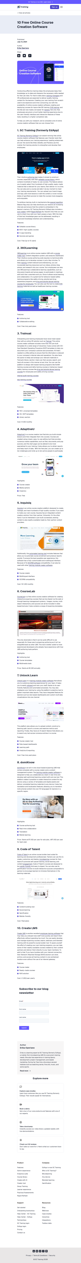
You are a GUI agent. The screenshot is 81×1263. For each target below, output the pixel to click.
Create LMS (21, 933)
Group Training (22, 1186)
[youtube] (37, 1251)
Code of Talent (22, 855)
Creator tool (21, 1183)
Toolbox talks (47, 1223)
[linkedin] (34, 1251)
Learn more (47, 2)
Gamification (46, 1183)
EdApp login (21, 1226)
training (24, 263)
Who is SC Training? (49, 1171)
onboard (30, 685)
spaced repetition (56, 202)
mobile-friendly (25, 866)
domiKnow (21, 768)
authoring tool (32, 177)
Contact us (21, 1233)
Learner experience (24, 1189)
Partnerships (21, 1220)
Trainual (48, 341)
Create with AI (22, 1180)
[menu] (61, 7)
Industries (45, 1217)
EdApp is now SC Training (51, 1167)
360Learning (21, 253)
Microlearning (47, 1174)
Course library (22, 1177)
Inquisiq (20, 508)
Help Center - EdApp (24, 1217)
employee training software (50, 933)
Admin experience (23, 1171)
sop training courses (24, 380)
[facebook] (43, 1251)
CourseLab (21, 597)
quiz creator (21, 212)
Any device (46, 1177)
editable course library (47, 180)
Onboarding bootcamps (25, 1211)
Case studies (46, 1214)
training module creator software (40, 565)
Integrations (46, 1220)
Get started (21, 1208)
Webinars (45, 1211)
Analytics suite (22, 1174)
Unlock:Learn (22, 681)
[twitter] (40, 1251)
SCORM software (34, 563)
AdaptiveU (21, 434)
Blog (43, 1208)
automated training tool (38, 553)
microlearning (44, 859)
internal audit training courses (28, 376)
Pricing (19, 1229)
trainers (47, 110)
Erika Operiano (23, 48)
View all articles (24, 13)
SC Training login (23, 1223)
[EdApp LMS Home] (22, 7)
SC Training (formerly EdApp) (27, 136)
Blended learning (48, 1180)
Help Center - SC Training (26, 1214)
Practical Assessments (25, 1193)
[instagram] (46, 1251)
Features (20, 1167)
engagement (27, 864)
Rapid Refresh (36, 212)
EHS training (54, 107)
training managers (52, 96)
